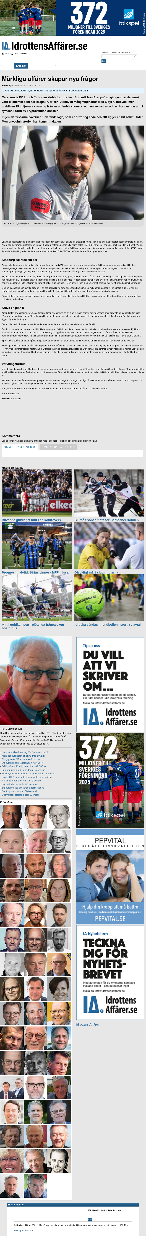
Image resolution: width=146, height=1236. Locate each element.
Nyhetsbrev (51, 65)
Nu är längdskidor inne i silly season (22, 780)
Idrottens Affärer (44, 46)
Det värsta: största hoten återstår (20, 794)
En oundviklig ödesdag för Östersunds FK (25, 752)
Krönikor (21, 65)
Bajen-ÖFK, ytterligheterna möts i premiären (27, 777)
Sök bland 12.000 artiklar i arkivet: (116, 52)
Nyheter (9, 65)
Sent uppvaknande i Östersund (19, 791)
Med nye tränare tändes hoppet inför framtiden (28, 773)
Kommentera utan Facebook (58, 447)
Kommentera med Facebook (20, 447)
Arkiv (62, 65)
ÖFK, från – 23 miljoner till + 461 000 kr (24, 766)
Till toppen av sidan (23, 1230)
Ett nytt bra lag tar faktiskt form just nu (23, 787)
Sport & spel (35, 65)
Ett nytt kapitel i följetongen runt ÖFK (22, 762)
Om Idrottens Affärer (78, 65)
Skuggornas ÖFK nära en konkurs (21, 759)
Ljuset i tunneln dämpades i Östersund (23, 769)
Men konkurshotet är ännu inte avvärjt (23, 755)
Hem (10, 1204)
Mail (7, 54)
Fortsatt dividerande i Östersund (20, 784)
